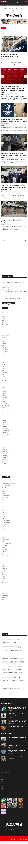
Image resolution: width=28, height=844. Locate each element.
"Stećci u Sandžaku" (6, 485)
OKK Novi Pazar (19, 666)
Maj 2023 (4, 393)
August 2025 (5, 337)
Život (3, 599)
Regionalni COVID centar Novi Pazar (10, 672)
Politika (23, 168)
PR (2, 560)
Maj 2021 (4, 443)
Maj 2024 (4, 368)
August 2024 (5, 362)
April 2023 (4, 395)
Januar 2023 (4, 401)
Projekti (4, 566)
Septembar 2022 (5, 409)
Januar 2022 (4, 426)
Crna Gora (10, 202)
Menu (3, 28)
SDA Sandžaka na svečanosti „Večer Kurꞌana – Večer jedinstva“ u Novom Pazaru (13, 287)
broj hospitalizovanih (7, 647)
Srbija (3, 580)
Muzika (3, 541)
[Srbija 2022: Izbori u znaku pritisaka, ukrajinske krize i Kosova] (4, 745)
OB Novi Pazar (12, 666)
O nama (5, 8)
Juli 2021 (4, 438)
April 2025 (4, 345)
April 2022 (4, 420)
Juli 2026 (4, 314)
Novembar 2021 (5, 430)
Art (3, 489)
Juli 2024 (4, 364)
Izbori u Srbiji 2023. (11, 168)
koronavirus (17, 661)
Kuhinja (3, 531)
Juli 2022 (4, 414)
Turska (3, 584)
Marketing (17, 8)
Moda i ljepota (5, 539)
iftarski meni (5, 658)
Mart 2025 (4, 347)
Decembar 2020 (5, 453)
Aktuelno (4, 38)
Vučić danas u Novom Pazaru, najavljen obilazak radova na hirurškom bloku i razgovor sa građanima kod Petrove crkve (14, 291)
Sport (3, 578)
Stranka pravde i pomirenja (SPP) (9, 677)
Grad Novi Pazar (13, 655)
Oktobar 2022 (5, 407)
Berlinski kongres (6, 495)
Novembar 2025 (5, 331)
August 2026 (5, 312)
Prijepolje (4, 564)
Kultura (3, 533)
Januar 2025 (4, 351)
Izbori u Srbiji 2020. (6, 520)
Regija (3, 570)
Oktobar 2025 (5, 333)
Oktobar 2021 (5, 432)
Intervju (3, 518)
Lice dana (4, 535)
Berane (3, 493)
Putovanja (4, 568)
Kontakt (22, 8)
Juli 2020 (4, 463)
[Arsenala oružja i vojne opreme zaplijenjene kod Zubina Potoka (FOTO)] (14, 807)
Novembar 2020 (5, 455)
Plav (3, 553)
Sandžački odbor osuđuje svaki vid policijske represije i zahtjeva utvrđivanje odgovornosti (14, 121)
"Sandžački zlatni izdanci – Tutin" (9, 483)
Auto (3, 491)
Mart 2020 (4, 472)
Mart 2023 (4, 397)
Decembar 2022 (5, 403)
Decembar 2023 (5, 378)
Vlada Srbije (5, 683)
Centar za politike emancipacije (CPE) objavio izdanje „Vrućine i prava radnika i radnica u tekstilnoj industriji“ (13, 297)
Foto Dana (4, 512)
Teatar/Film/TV (5, 582)
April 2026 (4, 320)
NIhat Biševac (18, 664)
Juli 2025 (4, 339)
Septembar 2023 (5, 385)
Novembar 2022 (5, 405)
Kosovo (22, 661)
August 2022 (5, 412)
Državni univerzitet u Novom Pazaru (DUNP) (11, 653)
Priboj (3, 562)
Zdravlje (4, 597)
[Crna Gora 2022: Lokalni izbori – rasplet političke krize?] (4, 758)
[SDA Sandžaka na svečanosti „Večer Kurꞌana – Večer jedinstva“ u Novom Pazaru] (4, 715)
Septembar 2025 (5, 335)
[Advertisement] (14, 259)
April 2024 (4, 370)
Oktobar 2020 (5, 457)
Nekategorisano (16, 69)
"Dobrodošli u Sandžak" (7, 481)
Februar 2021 (5, 449)
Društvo (9, 38)
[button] (24, 1)
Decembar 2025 (5, 329)
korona (11, 661)
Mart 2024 (4, 372)
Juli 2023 (4, 389)
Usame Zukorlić (23, 680)
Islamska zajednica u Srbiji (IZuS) (16, 658)
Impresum (11, 8)
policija (4, 669)
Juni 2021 (4, 441)
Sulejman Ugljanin (6, 680)
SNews (2, 58)
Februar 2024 (5, 374)
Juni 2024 (4, 366)
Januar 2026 (4, 326)
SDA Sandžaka (11, 675)
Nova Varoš (4, 547)
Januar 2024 (4, 376)
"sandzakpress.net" (7, 639)
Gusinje (3, 516)
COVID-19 (19, 647)
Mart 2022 (4, 422)
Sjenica (3, 576)
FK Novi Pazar (6, 655)
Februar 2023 (5, 399)
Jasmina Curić (5, 661)
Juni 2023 (4, 391)
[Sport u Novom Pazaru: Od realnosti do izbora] (4, 739)
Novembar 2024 (5, 355)
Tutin (3, 587)
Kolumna (4, 528)
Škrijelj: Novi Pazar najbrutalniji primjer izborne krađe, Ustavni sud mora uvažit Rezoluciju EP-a (13, 187)
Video (3, 591)
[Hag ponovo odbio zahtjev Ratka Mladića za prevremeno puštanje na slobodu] (9, 807)
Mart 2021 (4, 447)
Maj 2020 (4, 468)
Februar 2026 (5, 324)
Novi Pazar (15, 38)
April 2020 (4, 470)
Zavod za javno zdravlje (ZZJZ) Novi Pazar (11, 688)
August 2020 (5, 461)
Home (2, 32)
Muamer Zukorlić (10, 664)
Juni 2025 (4, 341)
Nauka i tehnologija (6, 543)
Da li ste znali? (5, 504)
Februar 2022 (5, 424)
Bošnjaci (14, 642)
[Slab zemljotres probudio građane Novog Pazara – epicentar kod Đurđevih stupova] (3, 813)
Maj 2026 (4, 318)
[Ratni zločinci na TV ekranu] (20, 807)
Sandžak (4, 574)
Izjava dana (4, 524)
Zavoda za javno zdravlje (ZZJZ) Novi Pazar (11, 685)
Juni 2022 (4, 416)
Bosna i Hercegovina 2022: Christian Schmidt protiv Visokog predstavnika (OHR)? (16, 752)
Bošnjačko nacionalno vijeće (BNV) (10, 645)
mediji (4, 664)
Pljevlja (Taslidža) (6, 555)
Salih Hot (20, 672)
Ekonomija (4, 508)
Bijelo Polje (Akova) (6, 497)
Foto (3, 510)
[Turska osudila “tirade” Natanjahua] (4, 728)
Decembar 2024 (5, 353)
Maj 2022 (4, 418)
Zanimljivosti (5, 595)
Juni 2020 (4, 465)
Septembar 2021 (5, 434)
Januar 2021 (4, 451)
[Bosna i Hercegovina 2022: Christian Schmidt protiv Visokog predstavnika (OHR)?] (4, 752)
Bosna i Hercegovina (6, 499)
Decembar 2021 (5, 428)
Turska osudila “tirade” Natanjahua (9, 295)
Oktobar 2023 (5, 382)
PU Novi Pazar (20, 669)
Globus (3, 514)
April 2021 (4, 445)
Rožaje (3, 572)
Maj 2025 (4, 343)
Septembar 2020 (5, 459)
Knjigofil (4, 526)
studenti (19, 677)
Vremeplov (4, 593)
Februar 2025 (5, 349)
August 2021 (5, 436)
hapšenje (20, 655)
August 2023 (5, 387)
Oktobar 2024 (5, 358)
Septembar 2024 (5, 360)
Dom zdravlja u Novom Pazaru (15, 650)
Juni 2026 (4, 316)
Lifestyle (4, 537)
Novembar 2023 (5, 380)
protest (14, 669)
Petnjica (4, 551)
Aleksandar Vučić (16, 639)
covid (14, 647)
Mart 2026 (4, 322)
